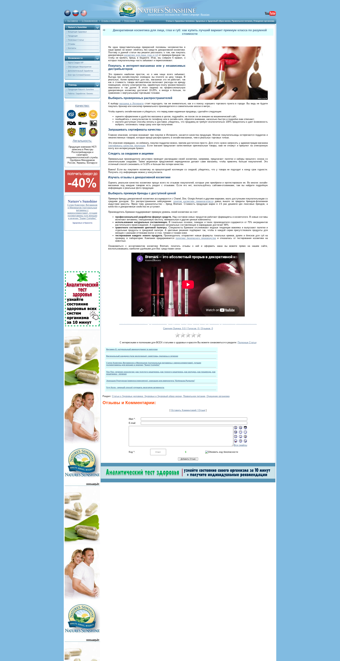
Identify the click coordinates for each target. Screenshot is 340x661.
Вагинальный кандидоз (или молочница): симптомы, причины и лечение (142, 356)
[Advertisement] (82, 251)
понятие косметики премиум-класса (193, 201)
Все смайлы (240, 445)
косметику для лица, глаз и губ (141, 55)
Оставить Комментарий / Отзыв (188, 410)
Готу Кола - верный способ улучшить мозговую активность (135, 387)
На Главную (72, 21)
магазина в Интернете (131, 103)
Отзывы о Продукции (110, 21)
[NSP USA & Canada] (83, 16)
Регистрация (129, 21)
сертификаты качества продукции (126, 145)
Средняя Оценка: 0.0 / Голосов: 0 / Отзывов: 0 (188, 328)
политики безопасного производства (196, 238)
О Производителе (90, 21)
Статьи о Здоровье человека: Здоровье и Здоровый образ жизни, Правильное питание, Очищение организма (171, 396)
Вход (141, 21)
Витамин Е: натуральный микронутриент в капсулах (132, 349)
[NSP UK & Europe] (67, 16)
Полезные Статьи (247, 342)
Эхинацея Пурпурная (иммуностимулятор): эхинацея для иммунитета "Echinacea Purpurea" (150, 381)
